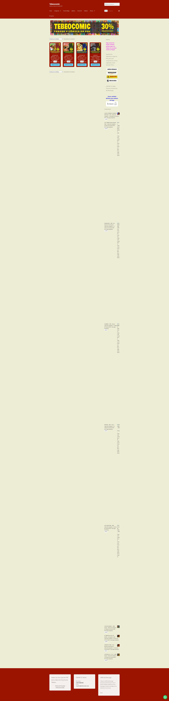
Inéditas (86, 10)
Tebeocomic (54, 4)
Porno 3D (79, 10)
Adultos (73, 10)
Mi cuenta (51, 16)
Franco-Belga (66, 10)
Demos (91, 10)
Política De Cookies (60, 687)
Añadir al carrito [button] (55, 64)
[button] (165, 697)
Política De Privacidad (60, 686)
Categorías (56, 10)
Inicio (50, 10)
